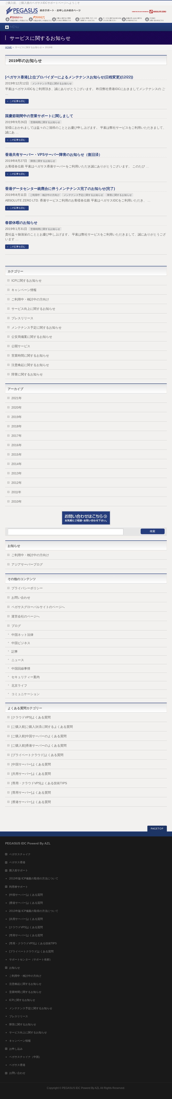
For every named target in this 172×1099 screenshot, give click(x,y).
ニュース (17, 660)
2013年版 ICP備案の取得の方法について (33, 878)
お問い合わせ (20, 597)
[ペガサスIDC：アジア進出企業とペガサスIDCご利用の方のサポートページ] (86, 22)
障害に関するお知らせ (42, 161)
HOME (8, 47)
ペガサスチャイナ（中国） (25, 1056)
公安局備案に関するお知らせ (31, 336)
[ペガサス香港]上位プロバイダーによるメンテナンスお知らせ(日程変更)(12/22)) (69, 77)
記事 (14, 651)
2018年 (16, 426)
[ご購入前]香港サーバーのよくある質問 (39, 745)
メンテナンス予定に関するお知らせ (52, 83)
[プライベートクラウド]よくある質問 (37, 755)
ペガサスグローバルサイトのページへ (38, 607)
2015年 (16, 454)
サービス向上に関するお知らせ (33, 309)
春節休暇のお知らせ (21, 223)
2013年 (16, 473)
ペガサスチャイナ (20, 854)
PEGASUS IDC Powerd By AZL (81, 1088)
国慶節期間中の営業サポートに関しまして (39, 116)
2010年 (16, 501)
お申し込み (16, 1048)
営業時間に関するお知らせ (45, 122)
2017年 (16, 435)
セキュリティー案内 (25, 677)
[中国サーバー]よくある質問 (31, 764)
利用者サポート (18, 886)
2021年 (16, 398)
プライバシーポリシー (27, 588)
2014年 (16, 464)
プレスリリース (22, 318)
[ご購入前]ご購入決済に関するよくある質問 (42, 726)
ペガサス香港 (17, 862)
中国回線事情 (20, 668)
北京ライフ (19, 685)
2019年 (16, 417)
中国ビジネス (20, 643)
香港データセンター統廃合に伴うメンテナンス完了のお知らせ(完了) (60, 189)
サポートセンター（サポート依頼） (30, 959)
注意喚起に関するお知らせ (30, 365)
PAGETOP (157, 828)
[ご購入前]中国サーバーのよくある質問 (39, 736)
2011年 (16, 492)
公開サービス (20, 346)
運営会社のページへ (25, 616)
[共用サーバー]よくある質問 (31, 774)
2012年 (16, 482)
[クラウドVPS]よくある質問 (31, 717)
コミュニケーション (25, 694)
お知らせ (14, 967)
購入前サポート (18, 870)
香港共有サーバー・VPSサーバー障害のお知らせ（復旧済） (53, 154)
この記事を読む (17, 101)
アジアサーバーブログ (27, 564)
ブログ (16, 626)
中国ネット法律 (22, 634)
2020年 (16, 407)
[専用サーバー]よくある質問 (31, 792)
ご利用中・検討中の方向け (45, 195)
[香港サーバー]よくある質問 (31, 802)
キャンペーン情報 (24, 290)
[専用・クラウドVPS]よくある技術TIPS (39, 783)
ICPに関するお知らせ (26, 280)
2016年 (16, 445)
